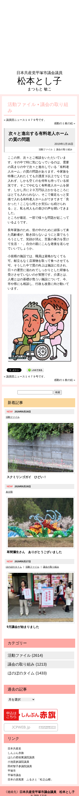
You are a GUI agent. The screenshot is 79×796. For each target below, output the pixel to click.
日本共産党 (14, 748)
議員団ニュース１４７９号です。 (26, 119)
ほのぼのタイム (14, 567)
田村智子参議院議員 (20, 766)
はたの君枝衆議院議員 (21, 757)
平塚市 (12, 770)
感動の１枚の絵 (63, 123)
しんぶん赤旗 (16, 752)
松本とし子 (39, 81)
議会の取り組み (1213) (27, 664)
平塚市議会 (14, 775)
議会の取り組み (64, 149)
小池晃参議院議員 (18, 761)
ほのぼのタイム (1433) (27, 673)
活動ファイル (46, 149)
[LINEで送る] (35, 369)
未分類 (9, 492)
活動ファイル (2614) (25, 655)
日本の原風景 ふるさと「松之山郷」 (30, 779)
